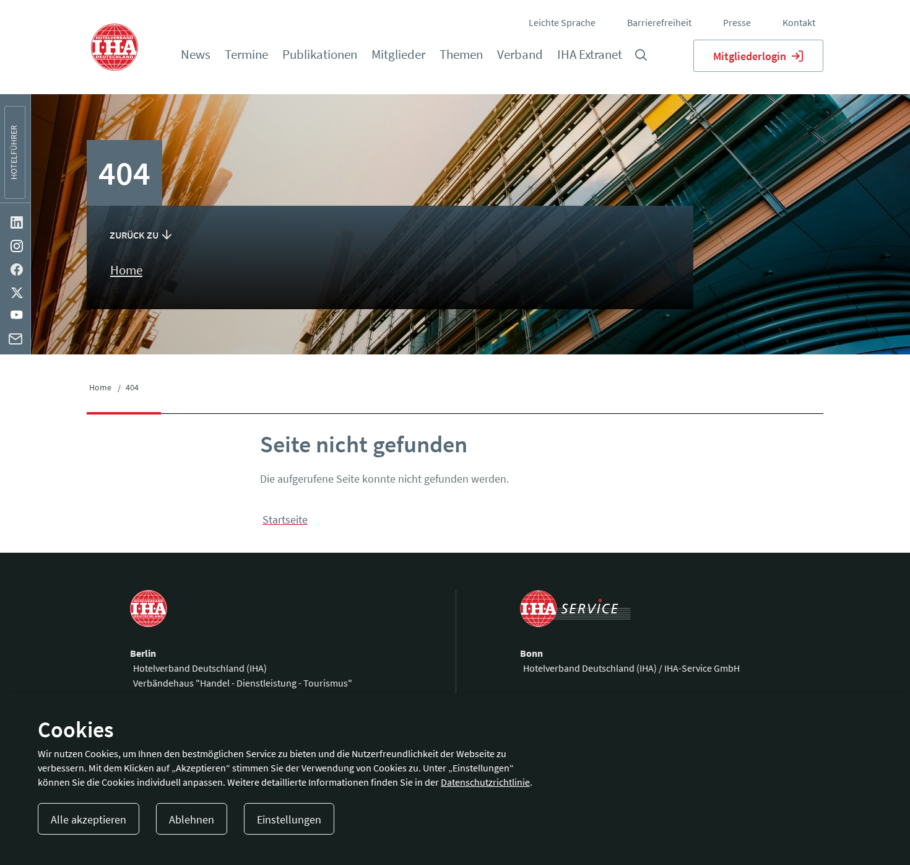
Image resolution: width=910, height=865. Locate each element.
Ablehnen (191, 819)
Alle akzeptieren (88, 819)
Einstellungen (289, 819)
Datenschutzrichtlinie (485, 782)
